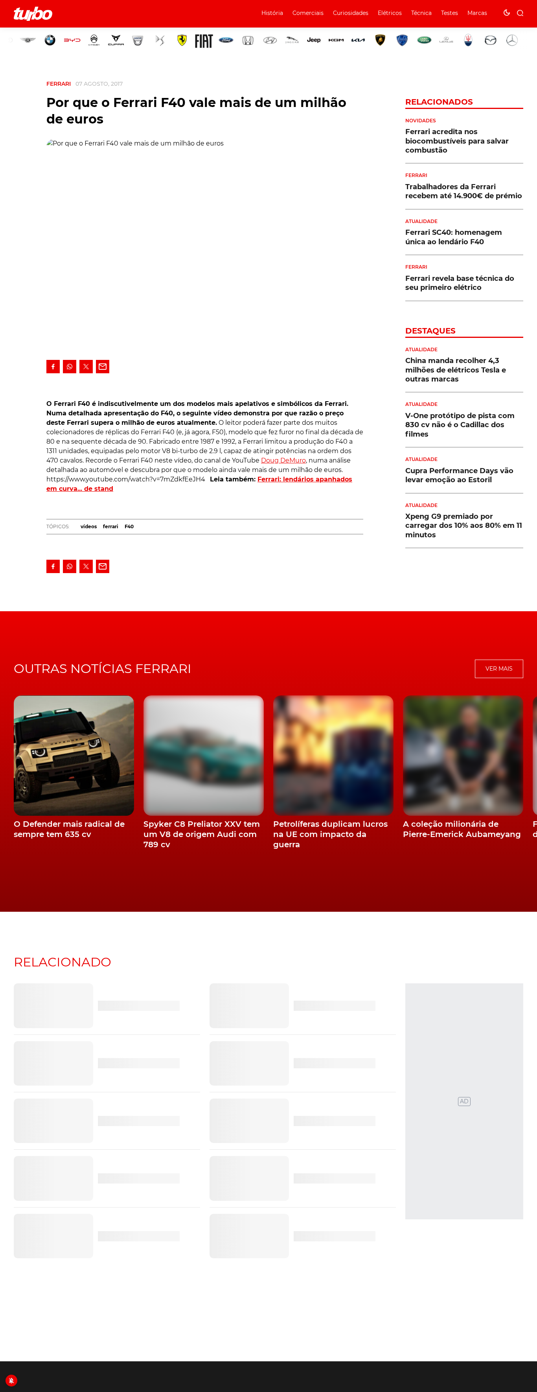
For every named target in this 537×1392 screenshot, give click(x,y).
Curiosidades (350, 13)
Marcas (477, 13)
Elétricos (390, 13)
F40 (129, 526)
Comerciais (308, 13)
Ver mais (499, 668)
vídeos (89, 526)
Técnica (421, 13)
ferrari (110, 526)
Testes (449, 13)
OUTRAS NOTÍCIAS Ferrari (102, 668)
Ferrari (58, 83)
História (272, 13)
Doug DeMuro (283, 460)
